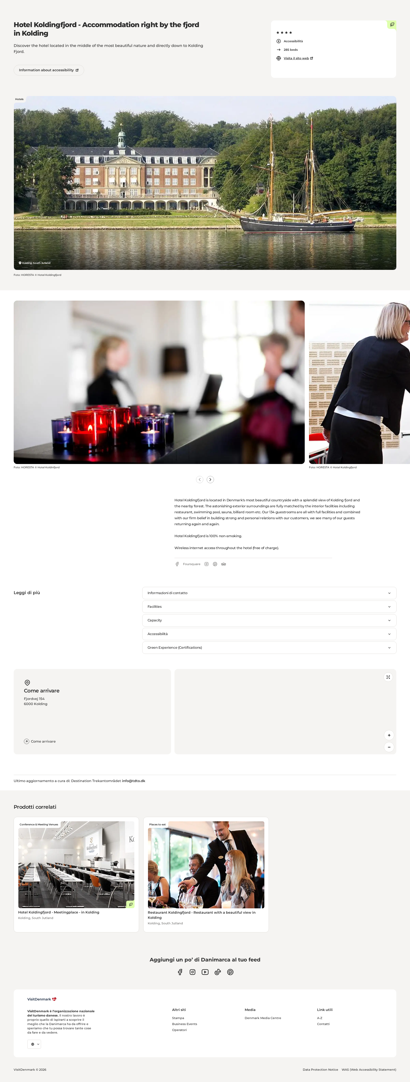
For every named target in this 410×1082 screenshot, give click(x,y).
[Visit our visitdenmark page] (205, 972)
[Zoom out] (389, 747)
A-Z (319, 1018)
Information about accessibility (46, 70)
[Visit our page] (192, 972)
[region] (285, 711)
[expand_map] (388, 677)
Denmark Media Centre (263, 1018)
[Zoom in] (389, 735)
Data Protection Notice (320, 1070)
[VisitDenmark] (42, 999)
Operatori (179, 1030)
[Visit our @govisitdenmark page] (217, 972)
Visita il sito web (296, 58)
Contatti (323, 1024)
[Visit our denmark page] (180, 972)
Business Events (184, 1024)
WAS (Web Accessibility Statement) (369, 1070)
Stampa (178, 1018)
